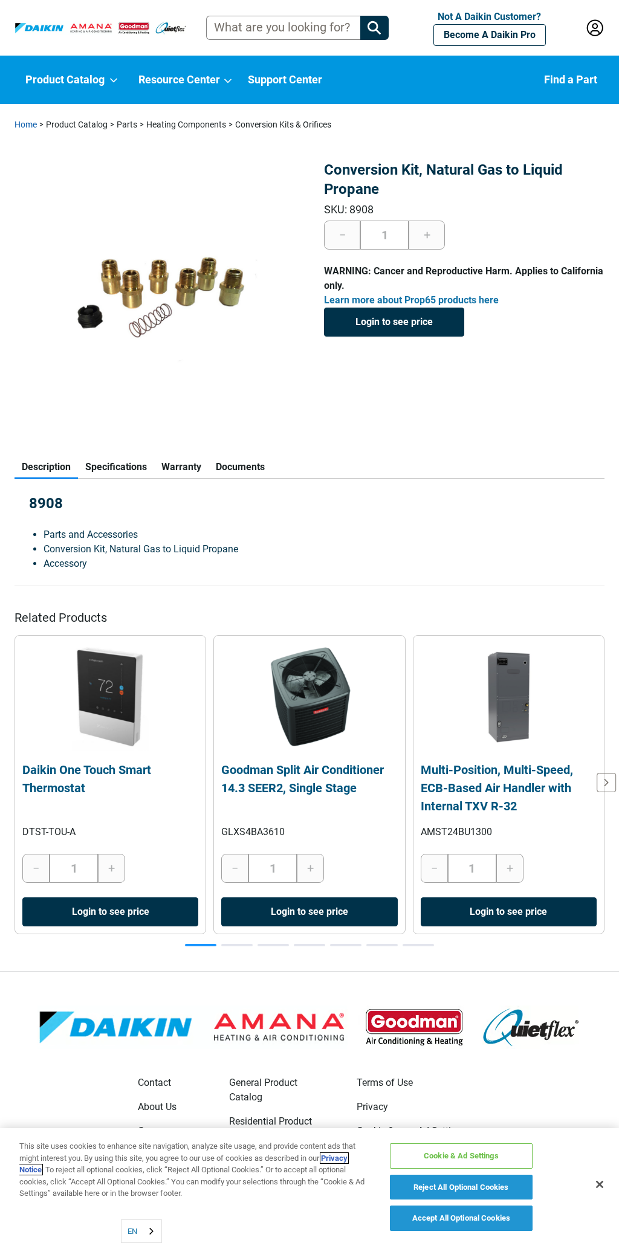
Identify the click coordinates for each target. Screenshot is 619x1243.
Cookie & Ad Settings (461, 1155)
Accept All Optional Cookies (461, 1217)
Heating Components (186, 124)
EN (132, 1231)
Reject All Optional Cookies (461, 1187)
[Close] (599, 1184)
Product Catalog (77, 124)
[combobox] (141, 1231)
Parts (127, 124)
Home (26, 124)
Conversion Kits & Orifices (283, 124)
